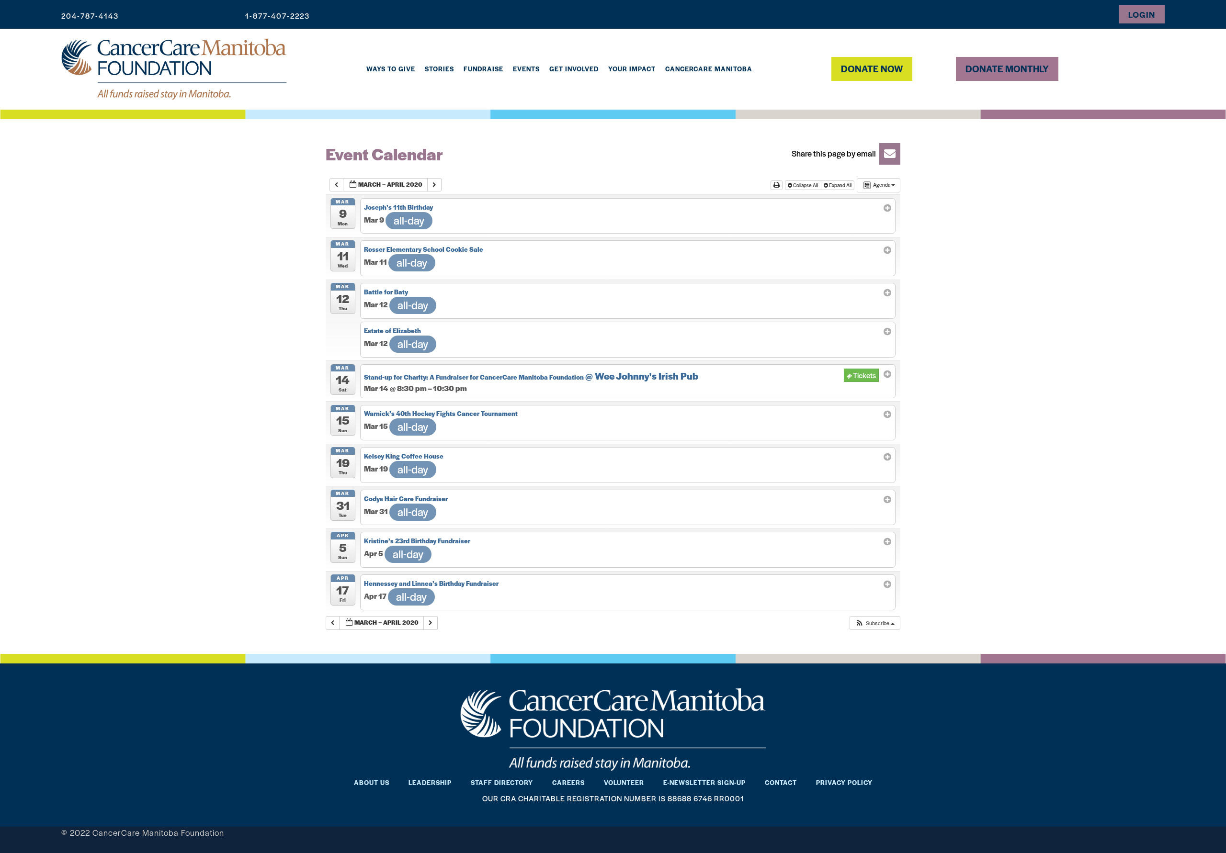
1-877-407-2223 (277, 16)
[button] (842, 154)
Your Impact (632, 68)
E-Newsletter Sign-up (704, 782)
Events (526, 68)
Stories (439, 68)
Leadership (430, 782)
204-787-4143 (90, 16)
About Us (371, 782)
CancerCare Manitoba (708, 68)
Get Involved (574, 68)
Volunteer (624, 782)
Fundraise (483, 68)
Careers (568, 782)
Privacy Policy (844, 782)
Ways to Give (390, 68)
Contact (781, 782)
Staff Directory (502, 782)
